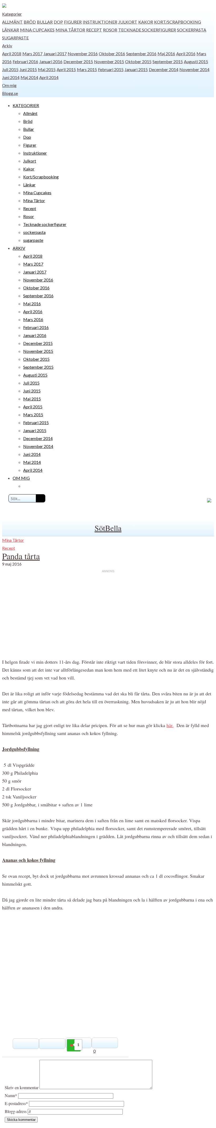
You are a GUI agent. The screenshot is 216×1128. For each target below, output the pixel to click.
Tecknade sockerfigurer (147, 29)
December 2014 (163, 69)
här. (170, 725)
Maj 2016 (166, 53)
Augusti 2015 (196, 61)
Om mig (9, 85)
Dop (58, 21)
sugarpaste (15, 37)
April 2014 (48, 77)
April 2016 (185, 53)
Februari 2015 (111, 69)
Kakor (145, 21)
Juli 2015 (10, 69)
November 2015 (109, 61)
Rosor (110, 29)
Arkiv (7, 45)
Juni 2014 (10, 77)
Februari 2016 (25, 61)
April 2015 (66, 69)
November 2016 (83, 53)
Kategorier (12, 13)
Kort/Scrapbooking (177, 21)
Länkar (10, 29)
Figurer (73, 21)
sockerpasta (191, 29)
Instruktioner (100, 21)
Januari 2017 (55, 53)
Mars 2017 (32, 53)
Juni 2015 (28, 69)
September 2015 (168, 61)
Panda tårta (21, 556)
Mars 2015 (87, 69)
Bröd (30, 21)
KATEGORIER (26, 105)
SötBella (108, 528)
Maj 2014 (29, 77)
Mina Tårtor (70, 29)
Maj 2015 (47, 69)
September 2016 (141, 53)
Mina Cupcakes (37, 29)
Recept (94, 29)
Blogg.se (10, 93)
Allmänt (12, 21)
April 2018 (11, 53)
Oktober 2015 (138, 61)
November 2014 (194, 69)
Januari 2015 (136, 69)
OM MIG (21, 477)
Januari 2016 (50, 61)
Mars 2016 (33, 319)
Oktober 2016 (112, 53)
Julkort (127, 21)
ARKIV (19, 248)
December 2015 (78, 61)
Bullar (45, 21)
